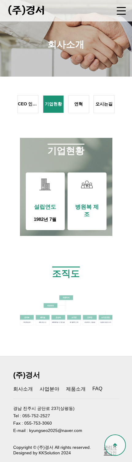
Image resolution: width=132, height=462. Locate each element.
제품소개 (76, 389)
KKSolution (49, 452)
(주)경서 (26, 10)
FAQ (97, 388)
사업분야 (49, 389)
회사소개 (23, 389)
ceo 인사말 (28, 103)
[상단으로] (115, 445)
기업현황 (53, 103)
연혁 (78, 103)
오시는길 (104, 103)
